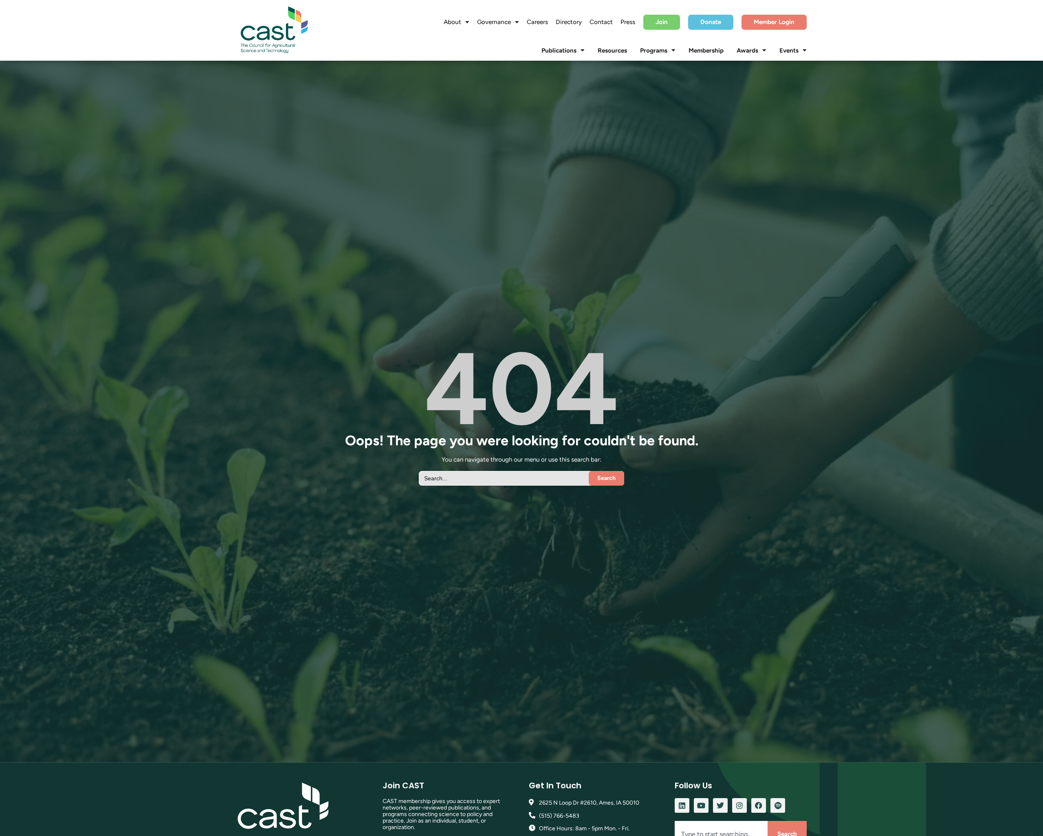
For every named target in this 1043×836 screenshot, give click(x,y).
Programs (653, 50)
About (452, 22)
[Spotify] (777, 805)
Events (789, 50)
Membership (706, 50)
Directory (569, 22)
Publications (559, 50)
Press (628, 22)
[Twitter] (720, 805)
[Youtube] (701, 805)
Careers (537, 22)
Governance (494, 22)
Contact (601, 22)
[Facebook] (758, 805)
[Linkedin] (682, 805)
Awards (747, 50)
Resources (612, 50)
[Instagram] (739, 805)
